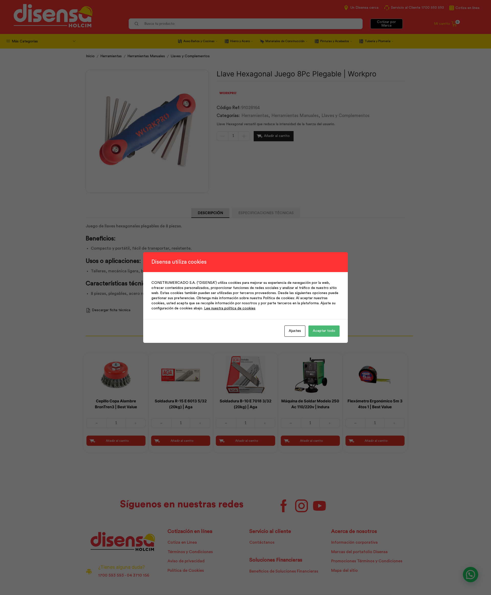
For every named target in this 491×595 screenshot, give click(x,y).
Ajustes (295, 331)
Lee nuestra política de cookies (229, 308)
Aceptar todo (324, 331)
